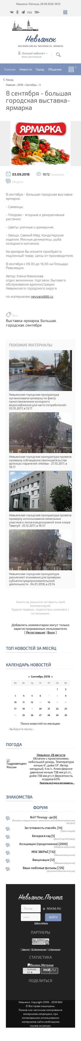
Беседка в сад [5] (43, 836)
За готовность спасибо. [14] (43, 828)
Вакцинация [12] (43, 860)
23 (65, 708)
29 (57, 715)
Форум (40, 807)
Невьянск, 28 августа (51, 755)
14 (49, 702)
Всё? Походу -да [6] (43, 817)
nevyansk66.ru (42, 296)
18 (23, 708)
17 (15, 708)
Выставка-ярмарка (22, 321)
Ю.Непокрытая (38, 949)
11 (24, 702)
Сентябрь (31, 84)
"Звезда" (25, 949)
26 (32, 715)
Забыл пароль (41, 923)
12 (32, 702)
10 (15, 702)
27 (40, 715)
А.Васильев (54, 949)
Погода (14, 744)
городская (15, 325)
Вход (51, 632)
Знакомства (19, 796)
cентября (33, 325)
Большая (48, 321)
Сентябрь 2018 (40, 676)
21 (49, 708)
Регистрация (35, 632)
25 (23, 715)
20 (40, 708)
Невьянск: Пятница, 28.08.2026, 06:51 (38, 3)
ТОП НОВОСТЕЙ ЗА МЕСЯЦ (31, 648)
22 (57, 708)
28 (49, 715)
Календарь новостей (28, 664)
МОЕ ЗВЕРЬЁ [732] (43, 851)
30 (65, 715)
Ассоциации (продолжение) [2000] (43, 844)
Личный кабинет (33, 53)
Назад (9, 79)
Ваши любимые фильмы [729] (43, 868)
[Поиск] (58, 55)
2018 (20, 84)
